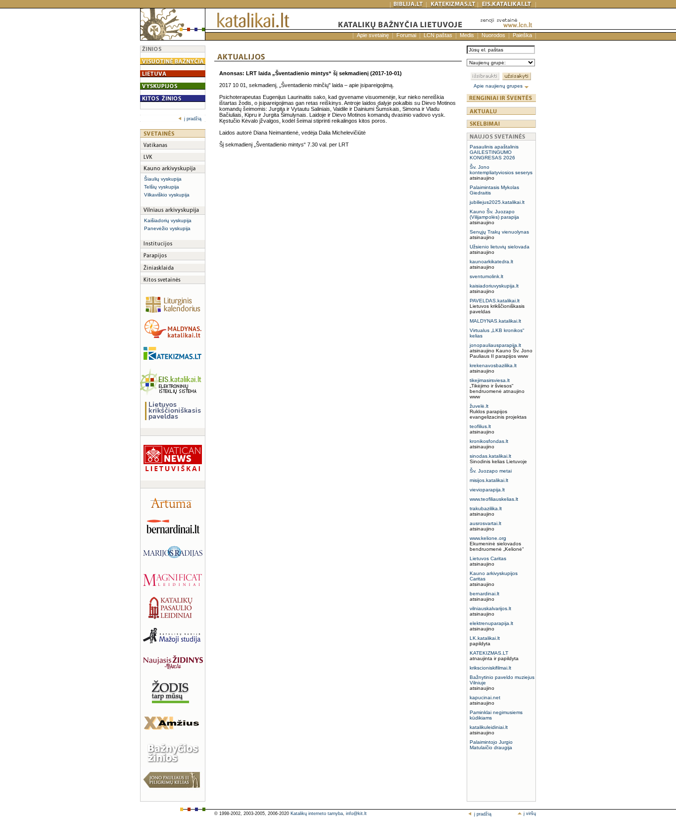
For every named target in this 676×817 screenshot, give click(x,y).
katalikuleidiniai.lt (489, 727)
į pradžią (192, 118)
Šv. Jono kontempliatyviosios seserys (501, 169)
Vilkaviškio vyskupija (167, 194)
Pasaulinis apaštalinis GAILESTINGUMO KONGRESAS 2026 (494, 152)
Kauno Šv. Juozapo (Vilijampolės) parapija (494, 214)
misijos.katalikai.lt (489, 480)
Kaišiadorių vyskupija (168, 220)
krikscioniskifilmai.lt (490, 668)
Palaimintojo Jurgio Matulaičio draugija (491, 744)
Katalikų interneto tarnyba (316, 813)
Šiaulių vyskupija (163, 179)
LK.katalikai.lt (485, 638)
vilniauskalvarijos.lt (490, 608)
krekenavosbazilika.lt (493, 365)
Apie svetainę (373, 35)
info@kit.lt (356, 813)
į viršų (529, 813)
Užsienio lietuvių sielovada (500, 246)
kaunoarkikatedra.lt (491, 261)
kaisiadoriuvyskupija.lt (494, 285)
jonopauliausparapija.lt (495, 345)
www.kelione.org (488, 538)
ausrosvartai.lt (485, 523)
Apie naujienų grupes (499, 86)
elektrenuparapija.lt (491, 623)
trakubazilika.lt (486, 508)
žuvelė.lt (479, 406)
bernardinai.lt (484, 593)
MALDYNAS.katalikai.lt (495, 321)
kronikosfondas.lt (489, 441)
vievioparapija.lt (487, 489)
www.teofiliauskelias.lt (494, 499)
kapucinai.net (485, 697)
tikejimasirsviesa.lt (490, 380)
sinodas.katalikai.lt (490, 456)
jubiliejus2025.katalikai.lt (497, 202)
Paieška (522, 35)
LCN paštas (438, 35)
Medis (467, 35)
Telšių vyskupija (161, 187)
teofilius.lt (480, 426)
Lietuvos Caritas (488, 558)
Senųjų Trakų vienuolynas (499, 232)
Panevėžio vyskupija (167, 228)
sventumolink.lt (486, 276)
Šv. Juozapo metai (491, 471)
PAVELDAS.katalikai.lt (495, 300)
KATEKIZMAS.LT (489, 653)
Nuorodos (493, 35)
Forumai (406, 35)
